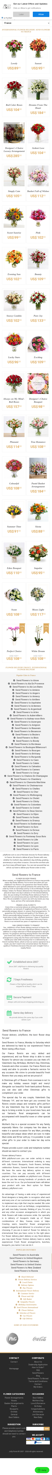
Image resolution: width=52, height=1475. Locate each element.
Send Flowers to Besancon (27, 731)
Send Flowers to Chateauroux (27, 785)
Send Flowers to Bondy (27, 741)
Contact (14, 1362)
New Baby (38, 1417)
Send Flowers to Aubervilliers (27, 715)
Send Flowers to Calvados (27, 766)
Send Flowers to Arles (27, 712)
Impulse (38, 568)
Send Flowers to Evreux (27, 830)
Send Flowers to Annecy (27, 696)
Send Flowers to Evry (27, 833)
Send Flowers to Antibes (27, 699)
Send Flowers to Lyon (27, 843)
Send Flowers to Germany (26, 1261)
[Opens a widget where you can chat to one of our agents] (42, 1470)
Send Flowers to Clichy (27, 801)
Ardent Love (38, 148)
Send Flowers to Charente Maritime (27, 782)
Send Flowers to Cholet (27, 798)
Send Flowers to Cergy (27, 773)
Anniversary (38, 1412)
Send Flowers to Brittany (27, 753)
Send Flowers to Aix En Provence (27, 683)
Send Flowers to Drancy (27, 820)
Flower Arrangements (14, 1398)
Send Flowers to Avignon (27, 725)
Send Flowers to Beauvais (27, 728)
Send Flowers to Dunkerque (27, 823)
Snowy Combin (14, 315)
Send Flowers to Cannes (27, 769)
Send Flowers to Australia (26, 1255)
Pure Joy (38, 315)
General (14, 1414)
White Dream (38, 651)
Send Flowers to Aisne (27, 680)
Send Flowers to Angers (27, 693)
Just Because (38, 1414)
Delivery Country (8, 19)
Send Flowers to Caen (27, 760)
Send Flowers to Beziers (27, 734)
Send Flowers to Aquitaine (27, 702)
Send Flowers (38, 1373)
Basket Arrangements (14, 1403)
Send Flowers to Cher (27, 792)
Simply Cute (14, 191)
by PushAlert (8, 16)
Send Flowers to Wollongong (27, 795)
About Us (38, 1362)
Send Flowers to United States (25, 1264)
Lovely (14, 63)
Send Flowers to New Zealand (26, 1267)
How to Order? (38, 1367)
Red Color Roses (14, 105)
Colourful (14, 483)
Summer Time (14, 526)
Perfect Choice (14, 651)
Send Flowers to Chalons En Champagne (27, 776)
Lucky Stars (14, 357)
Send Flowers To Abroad (38, 1378)
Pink (38, 232)
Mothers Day (38, 1401)
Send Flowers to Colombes (27, 804)
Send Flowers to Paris (27, 849)
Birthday (38, 1406)
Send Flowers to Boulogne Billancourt (27, 747)
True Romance (38, 442)
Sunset (38, 63)
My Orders (38, 1387)
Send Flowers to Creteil (27, 808)
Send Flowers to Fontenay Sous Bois (27, 836)
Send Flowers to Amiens (27, 690)
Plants (14, 1406)
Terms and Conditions (38, 1381)
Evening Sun (14, 274)
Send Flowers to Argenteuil (27, 709)
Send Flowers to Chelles (27, 788)
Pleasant (14, 442)
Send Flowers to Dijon (27, 814)
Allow (43, 13)
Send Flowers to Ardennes (27, 706)
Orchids (14, 1412)
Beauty (38, 274)
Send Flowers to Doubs (27, 817)
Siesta (38, 526)
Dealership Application (38, 1365)
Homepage (14, 1369)
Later (29, 13)
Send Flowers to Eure (27, 827)
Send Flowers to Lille (27, 839)
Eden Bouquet (14, 568)
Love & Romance (38, 1403)
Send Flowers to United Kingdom (25, 1258)
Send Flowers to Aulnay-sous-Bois (27, 718)
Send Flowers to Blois (27, 738)
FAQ (38, 1370)
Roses (14, 1401)
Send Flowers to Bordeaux (27, 744)
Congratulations (38, 1409)
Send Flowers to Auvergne (27, 722)
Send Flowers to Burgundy (27, 757)
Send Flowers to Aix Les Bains (27, 687)
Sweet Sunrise (14, 232)
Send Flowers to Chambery (27, 779)
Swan (14, 609)
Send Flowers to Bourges (27, 750)
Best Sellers (14, 1417)
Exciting (38, 357)
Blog (38, 1376)
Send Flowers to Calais (27, 763)
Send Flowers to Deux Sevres (27, 811)
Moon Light (38, 609)
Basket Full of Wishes (38, 191)
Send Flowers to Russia (26, 1271)
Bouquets (14, 1409)
